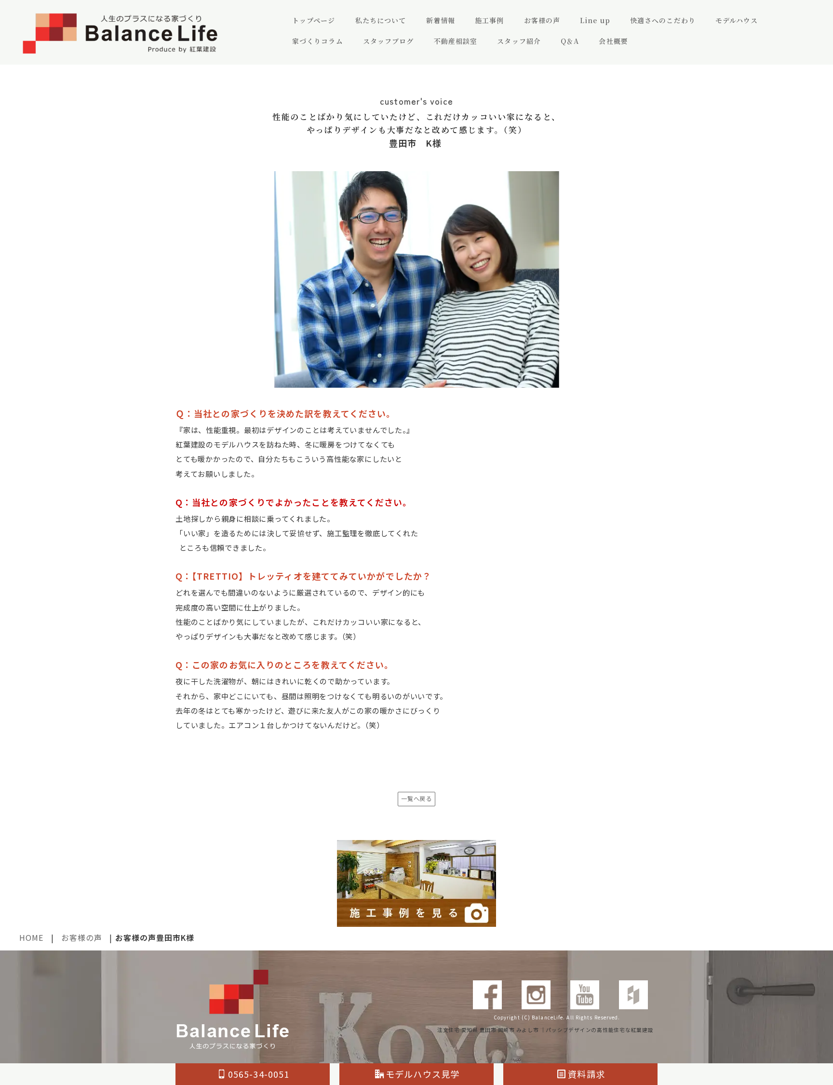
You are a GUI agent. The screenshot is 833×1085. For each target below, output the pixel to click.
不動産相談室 (456, 41)
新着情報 (440, 20)
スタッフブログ (388, 41)
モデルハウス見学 (422, 1074)
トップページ (314, 20)
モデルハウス (736, 20)
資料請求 (586, 1074)
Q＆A (570, 41)
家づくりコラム (317, 41)
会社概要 (613, 41)
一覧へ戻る (416, 798)
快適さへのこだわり (663, 20)
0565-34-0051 (258, 1074)
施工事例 (489, 20)
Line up (595, 20)
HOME (31, 937)
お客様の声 (542, 20)
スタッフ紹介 (519, 41)
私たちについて (380, 20)
